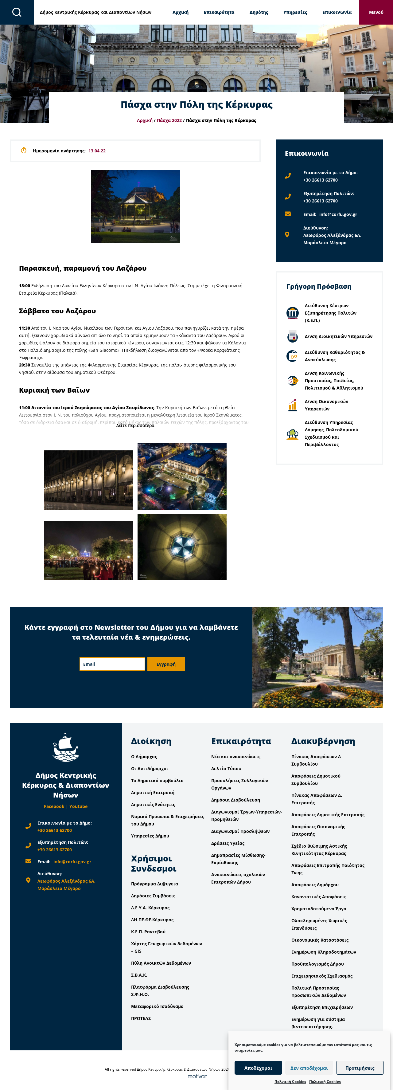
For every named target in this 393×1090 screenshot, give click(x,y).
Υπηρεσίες (295, 12)
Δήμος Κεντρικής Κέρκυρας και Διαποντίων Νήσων (95, 12)
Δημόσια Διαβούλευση (235, 800)
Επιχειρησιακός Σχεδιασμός (321, 976)
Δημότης (259, 12)
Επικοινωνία (337, 12)
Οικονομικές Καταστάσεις (319, 940)
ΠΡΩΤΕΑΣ (141, 1018)
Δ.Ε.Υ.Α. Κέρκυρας (150, 908)
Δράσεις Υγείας (227, 843)
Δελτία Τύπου (226, 768)
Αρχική (181, 12)
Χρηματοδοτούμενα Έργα (318, 909)
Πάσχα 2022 (169, 120)
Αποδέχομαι (258, 1068)
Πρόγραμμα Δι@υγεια (154, 884)
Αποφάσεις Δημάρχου (315, 885)
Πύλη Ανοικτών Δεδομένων (161, 963)
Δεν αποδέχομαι (309, 1068)
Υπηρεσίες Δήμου (150, 836)
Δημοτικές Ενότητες (153, 804)
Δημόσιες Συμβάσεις (153, 896)
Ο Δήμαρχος (144, 756)
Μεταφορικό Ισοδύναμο (157, 1006)
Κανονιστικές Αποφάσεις (318, 897)
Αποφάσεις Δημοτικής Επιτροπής (327, 814)
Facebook (54, 806)
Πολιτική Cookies (290, 1081)
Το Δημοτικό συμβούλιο (157, 780)
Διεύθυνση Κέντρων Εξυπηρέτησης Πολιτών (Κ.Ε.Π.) (330, 313)
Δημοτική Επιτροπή (152, 792)
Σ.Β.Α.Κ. (139, 975)
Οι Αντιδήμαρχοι (149, 768)
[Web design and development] (196, 1076)
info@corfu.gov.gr (338, 214)
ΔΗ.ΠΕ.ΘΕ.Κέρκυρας (152, 920)
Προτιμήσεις (359, 1068)
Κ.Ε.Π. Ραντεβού (148, 932)
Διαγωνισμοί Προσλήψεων (240, 831)
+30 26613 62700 (320, 180)
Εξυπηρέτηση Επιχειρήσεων (322, 1007)
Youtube (78, 806)
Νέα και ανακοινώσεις (235, 756)
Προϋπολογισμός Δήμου (317, 964)
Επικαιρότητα (219, 12)
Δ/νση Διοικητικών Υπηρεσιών (338, 336)
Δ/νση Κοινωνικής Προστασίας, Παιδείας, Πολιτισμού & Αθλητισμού (334, 380)
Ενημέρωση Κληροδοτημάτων (323, 952)
